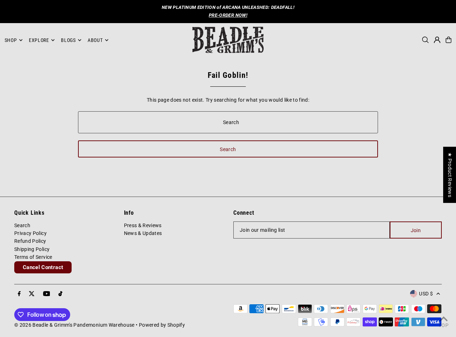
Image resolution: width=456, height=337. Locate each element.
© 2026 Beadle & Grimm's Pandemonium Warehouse (74, 325)
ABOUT (95, 40)
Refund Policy (30, 241)
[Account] (437, 40)
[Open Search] (425, 40)
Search (22, 225)
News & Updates (143, 233)
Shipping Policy (32, 249)
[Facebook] (19, 294)
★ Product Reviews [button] (450, 175)
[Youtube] (46, 294)
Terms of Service (33, 257)
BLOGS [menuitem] (68, 40)
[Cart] (448, 40)
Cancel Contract (43, 267)
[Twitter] (32, 294)
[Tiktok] (60, 294)
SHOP (11, 40)
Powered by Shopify (162, 325)
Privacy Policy (30, 233)
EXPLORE (39, 40)
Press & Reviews (143, 225)
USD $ (426, 293)
